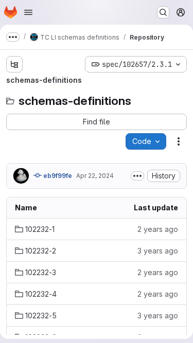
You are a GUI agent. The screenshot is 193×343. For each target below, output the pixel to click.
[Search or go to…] (163, 12)
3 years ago (157, 250)
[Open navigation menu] (28, 12)
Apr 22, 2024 (95, 175)
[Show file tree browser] (14, 64)
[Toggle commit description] (137, 175)
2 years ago (157, 229)
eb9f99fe (57, 175)
